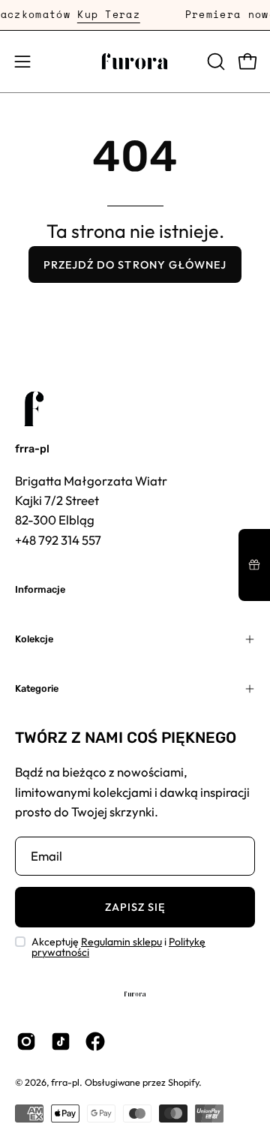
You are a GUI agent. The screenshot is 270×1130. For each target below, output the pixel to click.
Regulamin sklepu (121, 941)
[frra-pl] (135, 61)
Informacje (40, 589)
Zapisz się (135, 907)
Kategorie (36, 688)
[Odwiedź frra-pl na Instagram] (26, 1041)
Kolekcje (34, 639)
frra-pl (32, 449)
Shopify (183, 1082)
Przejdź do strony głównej (135, 265)
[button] (214, 61)
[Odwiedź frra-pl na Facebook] (95, 1041)
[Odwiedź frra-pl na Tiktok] (61, 1041)
